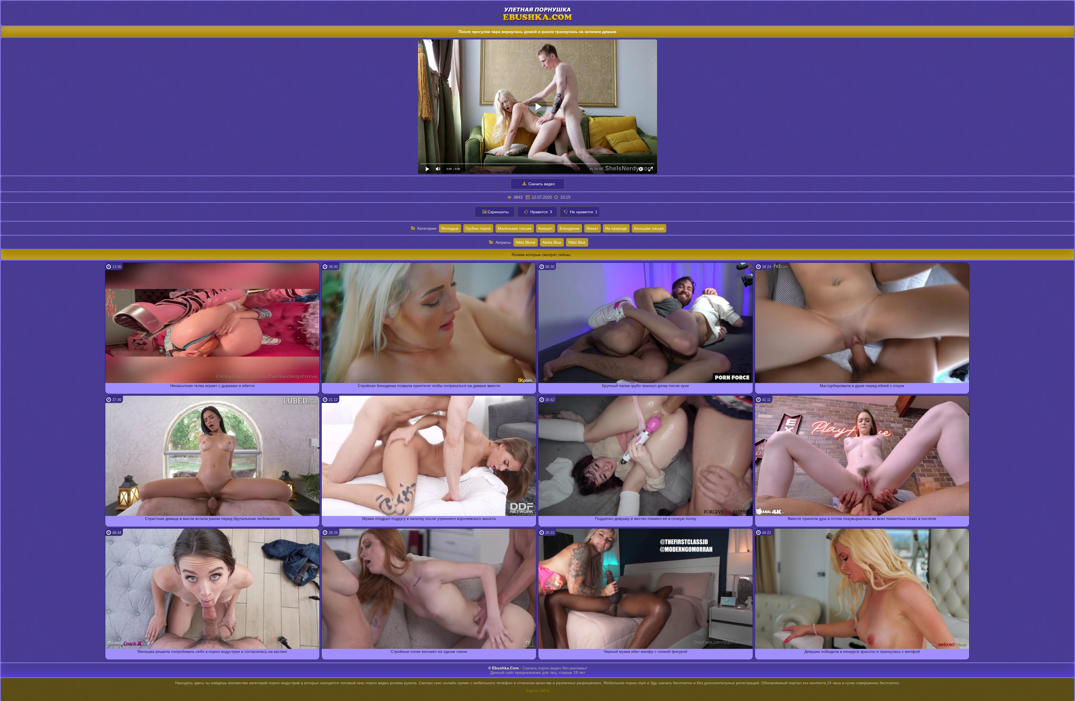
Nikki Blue (577, 242)
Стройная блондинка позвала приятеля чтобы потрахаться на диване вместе (429, 385)
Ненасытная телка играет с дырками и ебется (212, 385)
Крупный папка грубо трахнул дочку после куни (645, 385)
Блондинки (569, 228)
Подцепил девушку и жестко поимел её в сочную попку (645, 518)
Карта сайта (537, 690)
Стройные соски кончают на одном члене (429, 651)
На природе (616, 228)
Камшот (545, 228)
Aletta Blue (551, 242)
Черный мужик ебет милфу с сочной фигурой (645, 651)
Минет (592, 228)
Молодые (450, 228)
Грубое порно (478, 228)
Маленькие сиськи (514, 228)
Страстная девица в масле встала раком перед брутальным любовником (212, 518)
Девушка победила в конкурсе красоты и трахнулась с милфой (862, 651)
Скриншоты (498, 212)
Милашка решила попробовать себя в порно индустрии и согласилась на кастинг (212, 651)
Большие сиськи (649, 228)
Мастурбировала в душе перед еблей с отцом (862, 385)
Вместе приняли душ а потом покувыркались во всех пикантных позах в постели (862, 518)
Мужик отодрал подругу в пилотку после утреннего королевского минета (429, 518)
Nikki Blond (525, 242)
